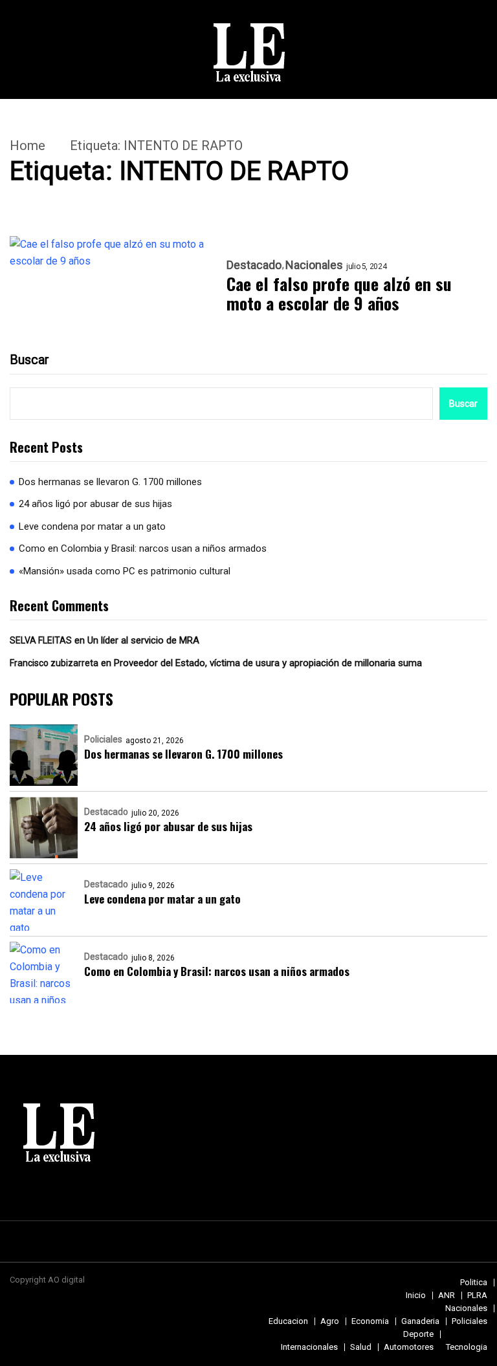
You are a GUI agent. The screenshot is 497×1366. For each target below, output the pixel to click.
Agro (329, 1321)
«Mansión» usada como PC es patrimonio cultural (124, 571)
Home (27, 145)
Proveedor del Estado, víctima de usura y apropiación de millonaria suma (268, 663)
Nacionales (314, 265)
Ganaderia (420, 1321)
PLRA (477, 1295)
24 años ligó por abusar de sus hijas (95, 504)
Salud (360, 1347)
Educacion (288, 1321)
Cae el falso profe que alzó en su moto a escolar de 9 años (339, 293)
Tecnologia (466, 1347)
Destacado (254, 265)
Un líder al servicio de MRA (143, 640)
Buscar (29, 359)
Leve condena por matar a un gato (92, 526)
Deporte (418, 1334)
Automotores (409, 1347)
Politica (473, 1282)
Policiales (103, 739)
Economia (370, 1321)
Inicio (416, 1295)
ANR (446, 1295)
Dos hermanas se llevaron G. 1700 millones (110, 482)
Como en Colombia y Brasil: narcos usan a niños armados (143, 548)
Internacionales (309, 1347)
